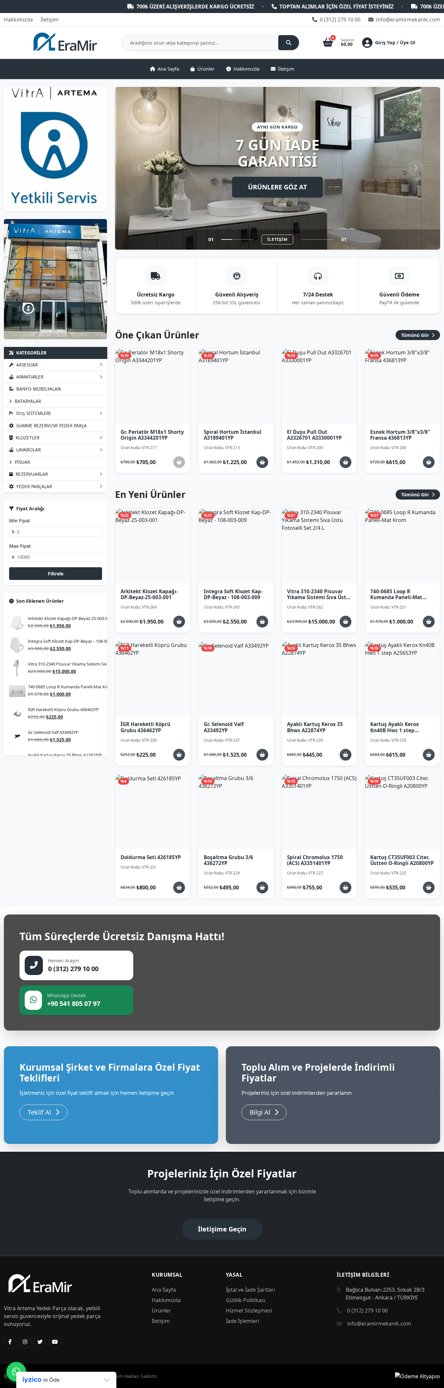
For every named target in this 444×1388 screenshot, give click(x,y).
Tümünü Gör (415, 335)
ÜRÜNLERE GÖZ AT (277, 187)
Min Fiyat (19, 520)
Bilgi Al (261, 1112)
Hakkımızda (18, 19)
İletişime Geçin (222, 1229)
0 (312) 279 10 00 (339, 19)
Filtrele (55, 573)
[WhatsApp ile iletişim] (16, 1371)
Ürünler (206, 69)
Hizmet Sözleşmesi (249, 1310)
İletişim (50, 19)
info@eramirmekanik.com (407, 19)
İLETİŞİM (277, 239)
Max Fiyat (20, 546)
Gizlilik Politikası (245, 1300)
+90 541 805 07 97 (73, 1003)
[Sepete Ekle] (262, 462)
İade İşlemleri (242, 1321)
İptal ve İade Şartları (250, 1289)
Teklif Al (40, 1112)
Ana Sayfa (168, 69)
